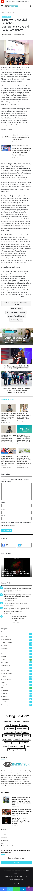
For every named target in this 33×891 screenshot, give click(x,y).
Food (3, 668)
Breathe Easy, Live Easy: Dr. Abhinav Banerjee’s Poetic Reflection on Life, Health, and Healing (8, 417)
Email (3, 509)
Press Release (6, 665)
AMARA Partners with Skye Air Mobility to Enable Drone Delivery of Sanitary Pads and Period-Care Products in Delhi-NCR (21, 801)
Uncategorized (6, 679)
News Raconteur (7, 34)
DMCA (3, 843)
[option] (16, 335)
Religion (4, 693)
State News (5, 651)
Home (5, 13)
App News (5, 690)
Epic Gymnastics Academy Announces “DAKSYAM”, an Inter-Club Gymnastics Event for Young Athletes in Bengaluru (8, 461)
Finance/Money (6, 673)
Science (4, 654)
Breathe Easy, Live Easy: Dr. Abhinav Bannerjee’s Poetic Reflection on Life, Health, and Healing (8, 438)
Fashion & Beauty (7, 671)
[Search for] (31, 7)
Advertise (4, 837)
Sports (4, 656)
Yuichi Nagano (17, 320)
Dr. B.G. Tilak (16, 308)
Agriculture (5, 685)
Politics (4, 702)
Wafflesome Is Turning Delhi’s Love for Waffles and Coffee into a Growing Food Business (22, 811)
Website (3, 516)
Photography (6, 699)
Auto (3, 682)
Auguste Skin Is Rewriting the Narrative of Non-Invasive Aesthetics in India (24, 416)
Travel (4, 687)
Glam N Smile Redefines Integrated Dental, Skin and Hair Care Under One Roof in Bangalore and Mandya (24, 438)
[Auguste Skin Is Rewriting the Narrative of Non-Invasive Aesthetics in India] (24, 408)
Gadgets (4, 696)
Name (3, 502)
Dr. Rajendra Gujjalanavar (17, 312)
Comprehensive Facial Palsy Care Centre (17, 303)
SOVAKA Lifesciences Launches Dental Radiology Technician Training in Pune (21, 137)
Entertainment (6, 639)
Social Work (5, 662)
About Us (4, 835)
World (4, 676)
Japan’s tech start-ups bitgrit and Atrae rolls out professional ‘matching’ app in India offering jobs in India (17, 596)
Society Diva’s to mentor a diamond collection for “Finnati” (20, 618)
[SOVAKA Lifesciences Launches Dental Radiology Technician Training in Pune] (6, 137)
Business (5, 634)
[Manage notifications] (28, 887)
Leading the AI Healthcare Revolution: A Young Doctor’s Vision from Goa (15, 339)
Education (5, 645)
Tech (3, 659)
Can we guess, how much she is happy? (16, 603)
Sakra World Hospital (17, 316)
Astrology (5, 704)
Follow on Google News (8, 845)
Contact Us (4, 840)
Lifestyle (4, 637)
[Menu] (2, 7)
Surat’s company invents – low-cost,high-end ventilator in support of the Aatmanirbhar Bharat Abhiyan (17, 610)
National (4, 648)
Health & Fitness (12, 13)
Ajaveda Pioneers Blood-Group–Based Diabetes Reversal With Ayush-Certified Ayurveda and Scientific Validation (24, 461)
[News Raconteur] (11, 6)
